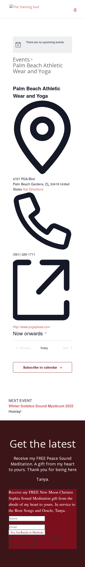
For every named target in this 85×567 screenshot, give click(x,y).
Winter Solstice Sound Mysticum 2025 (41, 405)
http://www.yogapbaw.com (31, 326)
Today (44, 348)
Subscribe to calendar (40, 367)
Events (21, 59)
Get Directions (33, 189)
